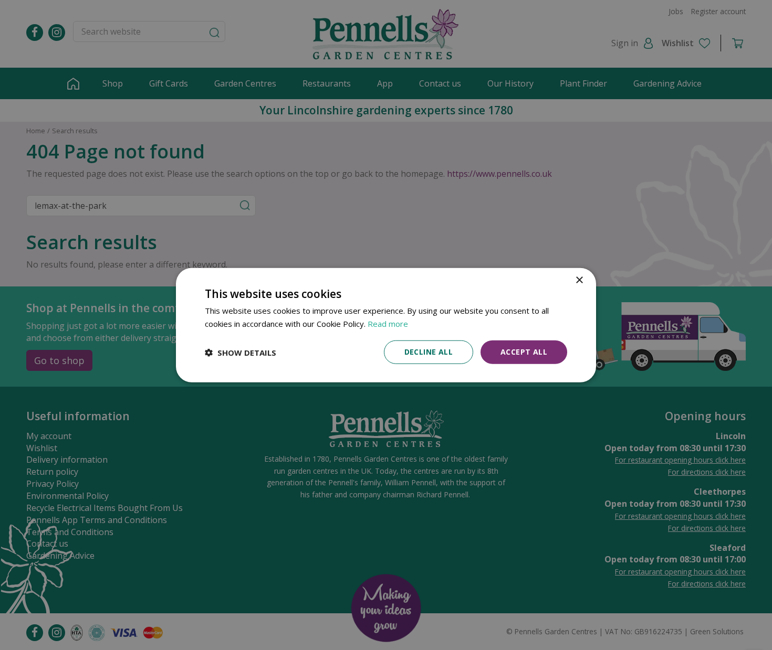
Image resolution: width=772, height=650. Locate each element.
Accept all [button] (523, 352)
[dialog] (386, 325)
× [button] (579, 280)
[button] (240, 352)
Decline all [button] (428, 352)
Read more (388, 323)
